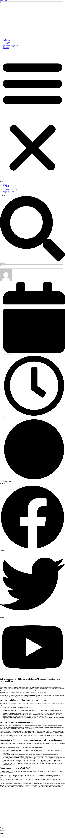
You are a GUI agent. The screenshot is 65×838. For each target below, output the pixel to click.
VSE (7, 43)
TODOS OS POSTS (8, 46)
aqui (28, 786)
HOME (5, 39)
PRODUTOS (6, 40)
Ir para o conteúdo (4, 0)
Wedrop (8, 42)
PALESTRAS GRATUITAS (10, 45)
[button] (32, 116)
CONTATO (6, 48)
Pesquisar (2, 195)
